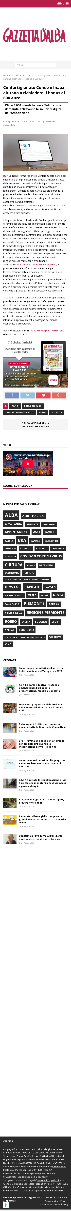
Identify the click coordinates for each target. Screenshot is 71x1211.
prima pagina (13, 613)
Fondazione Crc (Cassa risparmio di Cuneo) (27, 579)
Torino (9, 630)
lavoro (50, 587)
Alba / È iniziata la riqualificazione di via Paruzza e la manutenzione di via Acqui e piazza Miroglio (42, 782)
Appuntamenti (17, 532)
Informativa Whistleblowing (54, 1204)
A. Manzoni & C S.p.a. (52, 1197)
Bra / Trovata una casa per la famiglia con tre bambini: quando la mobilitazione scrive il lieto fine (41, 743)
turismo (26, 630)
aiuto (15, 406)
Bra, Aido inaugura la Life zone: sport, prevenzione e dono (41, 801)
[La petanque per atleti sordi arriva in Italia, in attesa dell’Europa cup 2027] (10, 674)
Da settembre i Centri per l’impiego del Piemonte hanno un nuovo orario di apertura (42, 763)
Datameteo (46, 565)
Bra (22, 540)
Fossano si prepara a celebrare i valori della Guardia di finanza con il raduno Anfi (41, 707)
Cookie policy (51, 1201)
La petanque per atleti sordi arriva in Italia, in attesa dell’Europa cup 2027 (41, 670)
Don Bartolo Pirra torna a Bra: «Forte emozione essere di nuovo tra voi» (40, 837)
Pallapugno (12, 604)
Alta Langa (13, 524)
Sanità (25, 621)
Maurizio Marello (14, 595)
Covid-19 (10, 556)
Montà (45, 595)
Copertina (58, 548)
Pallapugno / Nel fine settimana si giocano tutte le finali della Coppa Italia (42, 725)
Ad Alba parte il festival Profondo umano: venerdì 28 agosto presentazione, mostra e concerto (39, 687)
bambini (49, 532)
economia (12, 572)
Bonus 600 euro (32, 406)
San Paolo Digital (26, 1180)
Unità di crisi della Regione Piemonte (25, 637)
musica (58, 595)
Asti (36, 532)
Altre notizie (32, 121)
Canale (35, 540)
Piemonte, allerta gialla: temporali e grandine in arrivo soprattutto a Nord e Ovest (42, 819)
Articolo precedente (35, 422)
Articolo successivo (35, 426)
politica (54, 604)
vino (8, 644)
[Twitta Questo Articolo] (27, 395)
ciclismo (26, 548)
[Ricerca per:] (35, 65)
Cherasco (10, 548)
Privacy (64, 1201)
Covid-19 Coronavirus (41, 556)
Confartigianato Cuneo (19, 412)
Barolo (9, 541)
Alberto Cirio (33, 516)
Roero (11, 621)
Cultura (13, 564)
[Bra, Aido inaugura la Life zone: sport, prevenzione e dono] (10, 806)
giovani (12, 587)
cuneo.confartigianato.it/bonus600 (35, 264)
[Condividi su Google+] (59, 395)
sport (56, 622)
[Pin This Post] (43, 395)
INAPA (42, 412)
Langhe (32, 587)
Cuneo (31, 565)
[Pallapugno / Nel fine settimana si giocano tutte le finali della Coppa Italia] (10, 730)
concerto (41, 548)
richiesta (57, 412)
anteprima (49, 524)
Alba (11, 515)
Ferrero (29, 573)
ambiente (32, 524)
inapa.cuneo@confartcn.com (46, 330)
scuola (41, 622)
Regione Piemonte (46, 612)
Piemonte (34, 603)
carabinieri (51, 540)
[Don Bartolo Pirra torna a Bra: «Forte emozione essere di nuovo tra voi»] (10, 842)
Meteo (32, 595)
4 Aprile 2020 (12, 121)
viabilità (55, 637)
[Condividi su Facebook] (12, 395)
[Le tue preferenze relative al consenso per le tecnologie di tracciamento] (6, 1205)
